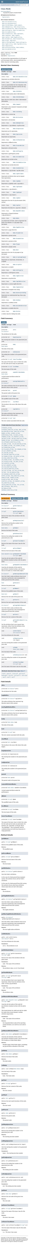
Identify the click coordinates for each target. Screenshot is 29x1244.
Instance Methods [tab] (17, 498)
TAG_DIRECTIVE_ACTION (8, 483)
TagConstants (6, 17)
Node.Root (13, 40)
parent (15, 390)
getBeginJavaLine (18, 520)
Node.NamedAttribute (19, 210)
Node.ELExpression (19, 27)
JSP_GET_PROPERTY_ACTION (9, 451)
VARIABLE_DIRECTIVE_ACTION (9, 490)
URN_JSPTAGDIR (6, 486)
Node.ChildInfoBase (7, 25)
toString (24, 675)
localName (16, 366)
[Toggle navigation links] (2, 2)
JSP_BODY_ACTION (6, 444)
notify (10, 675)
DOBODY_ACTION (6, 433)
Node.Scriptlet (17, 264)
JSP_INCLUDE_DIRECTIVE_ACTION (10, 454)
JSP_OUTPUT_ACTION (18, 456)
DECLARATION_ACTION (7, 431)
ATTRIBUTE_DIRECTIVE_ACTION (10, 429)
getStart (15, 599)
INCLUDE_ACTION (6, 438)
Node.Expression (17, 134)
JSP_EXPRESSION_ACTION (8, 447)
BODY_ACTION (22, 429)
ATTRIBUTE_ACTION (6, 427)
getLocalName (16, 548)
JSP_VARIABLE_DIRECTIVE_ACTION (10, 474)
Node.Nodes (16, 218)
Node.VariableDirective (9, 49)
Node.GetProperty (7, 30)
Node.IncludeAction (18, 30)
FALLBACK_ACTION (18, 435)
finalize (14, 673)
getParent (16, 582)
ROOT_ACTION (14, 479)
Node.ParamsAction (18, 38)
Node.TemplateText (7, 45)
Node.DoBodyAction (7, 27)
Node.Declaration (18, 117)
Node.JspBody (16, 181)
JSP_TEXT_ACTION (6, 470)
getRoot (15, 594)
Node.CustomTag (17, 111)
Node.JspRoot (15, 35)
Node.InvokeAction (7, 33)
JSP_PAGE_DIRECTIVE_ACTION (9, 458)
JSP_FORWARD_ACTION (20, 449)
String (9, 359)
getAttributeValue (18, 511)
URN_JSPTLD (14, 486)
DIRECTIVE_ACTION (19, 431)
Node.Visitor (16, 311)
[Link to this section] (20, 65)
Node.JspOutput (6, 35)
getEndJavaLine (17, 533)
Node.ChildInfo (17, 91)
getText (15, 614)
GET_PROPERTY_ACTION (17, 436)
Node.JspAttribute (18, 173)
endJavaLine (16, 352)
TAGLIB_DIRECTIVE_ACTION (9, 484)
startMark (16, 401)
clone (3, 673)
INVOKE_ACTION (6, 440)
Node (17, 4)
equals (8, 673)
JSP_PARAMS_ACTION (18, 459)
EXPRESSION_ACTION (7, 435)
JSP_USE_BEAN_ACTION (13, 472)
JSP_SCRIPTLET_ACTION (8, 463)
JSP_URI (4, 472)
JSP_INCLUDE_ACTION (7, 452)
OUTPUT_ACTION (6, 475)
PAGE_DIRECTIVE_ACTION (17, 475)
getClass (21, 673)
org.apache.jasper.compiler (7, 4)
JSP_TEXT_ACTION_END (18, 470)
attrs (14, 329)
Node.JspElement (18, 33)
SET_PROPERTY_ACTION (18, 481)
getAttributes (17, 505)
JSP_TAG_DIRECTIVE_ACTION (9, 467)
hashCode (4, 675)
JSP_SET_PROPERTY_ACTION (9, 465)
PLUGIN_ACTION (6, 479)
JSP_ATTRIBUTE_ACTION (17, 440)
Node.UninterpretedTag (8, 47)
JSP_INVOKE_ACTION (7, 456)
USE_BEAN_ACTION (6, 488)
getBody (15, 528)
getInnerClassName (18, 540)
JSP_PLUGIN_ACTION (7, 461)
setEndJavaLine (17, 655)
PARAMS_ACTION (14, 477)
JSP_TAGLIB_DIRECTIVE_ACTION (10, 468)
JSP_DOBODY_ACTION (7, 445)
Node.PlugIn (5, 40)
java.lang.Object (5, 11)
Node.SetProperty (21, 42)
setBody (15, 647)
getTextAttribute (18, 620)
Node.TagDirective (7, 44)
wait (4, 677)
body (14, 344)
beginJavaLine (17, 337)
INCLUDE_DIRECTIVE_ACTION (18, 438)
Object (8, 54)
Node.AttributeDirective (9, 21)
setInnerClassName (18, 662)
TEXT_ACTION (20, 484)
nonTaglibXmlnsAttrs (19, 381)
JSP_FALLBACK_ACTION (7, 449)
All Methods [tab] (5, 498)
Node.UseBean (20, 47)
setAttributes (17, 630)
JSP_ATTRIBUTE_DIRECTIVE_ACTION (11, 442)
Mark (9, 401)
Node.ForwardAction (20, 28)
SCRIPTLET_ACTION (6, 481)
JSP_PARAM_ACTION (6, 459)
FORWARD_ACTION (6, 436)
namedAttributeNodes (19, 372)
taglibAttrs (16, 409)
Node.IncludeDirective (8, 32)
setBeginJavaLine (18, 638)
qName (14, 396)
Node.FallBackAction (8, 28)
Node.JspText (6, 37)
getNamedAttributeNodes (20, 564)
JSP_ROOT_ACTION (18, 461)
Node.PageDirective (16, 37)
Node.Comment (18, 25)
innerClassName (17, 359)
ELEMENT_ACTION (15, 433)
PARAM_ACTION (5, 477)
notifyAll (17, 675)
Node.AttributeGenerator (9, 23)
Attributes (5, 331)
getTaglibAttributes (19, 605)
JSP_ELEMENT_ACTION (18, 445)
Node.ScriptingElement (8, 42)
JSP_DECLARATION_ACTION (19, 444)
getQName (15, 588)
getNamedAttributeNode (19, 553)
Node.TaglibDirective (20, 44)
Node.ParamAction (7, 38)
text (14, 418)
